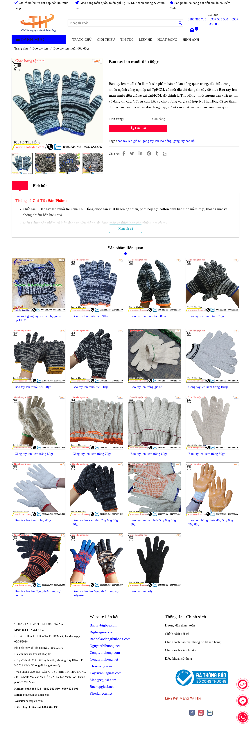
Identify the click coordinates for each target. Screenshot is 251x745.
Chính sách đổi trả (177, 633)
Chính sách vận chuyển (180, 650)
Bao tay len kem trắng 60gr (148, 454)
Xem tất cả (125, 228)
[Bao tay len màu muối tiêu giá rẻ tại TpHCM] (124, 153)
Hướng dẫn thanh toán (180, 625)
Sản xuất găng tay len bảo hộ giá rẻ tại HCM (38, 318)
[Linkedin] (140, 153)
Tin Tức (127, 39)
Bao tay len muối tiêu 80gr (148, 316)
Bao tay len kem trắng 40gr (33, 520)
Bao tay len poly (141, 591)
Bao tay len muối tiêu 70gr (206, 316)
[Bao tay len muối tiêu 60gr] (38, 23)
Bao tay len (41, 48)
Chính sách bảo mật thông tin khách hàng (192, 642)
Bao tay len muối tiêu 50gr (33, 387)
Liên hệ (145, 39)
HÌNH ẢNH (191, 39)
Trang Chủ (82, 39)
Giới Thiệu (106, 39)
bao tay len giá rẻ (129, 141)
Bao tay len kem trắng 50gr (206, 454)
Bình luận (40, 185)
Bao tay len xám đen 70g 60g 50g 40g (95, 522)
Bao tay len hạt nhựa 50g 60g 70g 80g (153, 522)
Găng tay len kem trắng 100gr (208, 387)
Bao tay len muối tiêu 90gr (90, 316)
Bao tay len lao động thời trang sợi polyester (96, 593)
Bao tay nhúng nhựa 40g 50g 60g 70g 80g (210, 522)
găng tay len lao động (157, 141)
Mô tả (19, 185)
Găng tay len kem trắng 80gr (34, 454)
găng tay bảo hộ (184, 141)
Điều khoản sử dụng (178, 658)
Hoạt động (167, 39)
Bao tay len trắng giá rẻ (146, 387)
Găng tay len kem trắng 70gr (92, 454)
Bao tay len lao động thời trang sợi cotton (38, 593)
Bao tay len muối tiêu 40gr (90, 387)
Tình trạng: (117, 119)
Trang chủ (21, 48)
